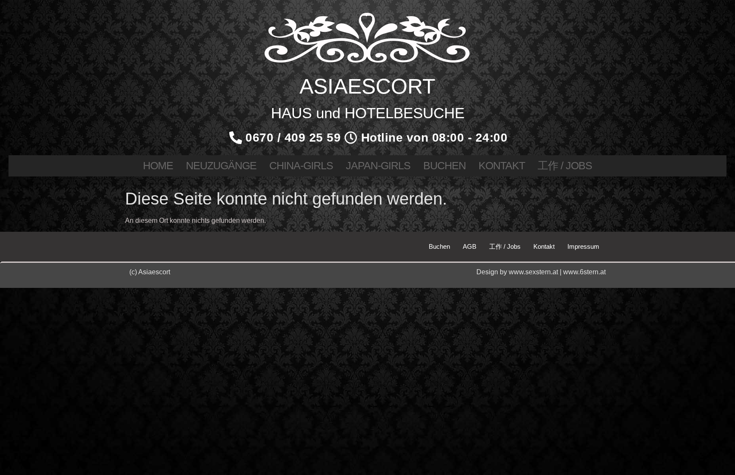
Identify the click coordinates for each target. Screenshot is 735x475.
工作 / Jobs (565, 165)
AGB (469, 246)
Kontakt (502, 165)
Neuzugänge (221, 165)
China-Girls (301, 165)
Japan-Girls (378, 165)
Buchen (444, 165)
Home (158, 165)
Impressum (583, 246)
